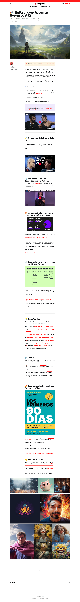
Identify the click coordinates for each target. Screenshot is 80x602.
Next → (68, 583)
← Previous (13, 583)
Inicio (30, 6)
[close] (79, 1)
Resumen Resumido (35, 6)
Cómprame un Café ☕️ (40, 596)
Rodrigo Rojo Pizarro (14, 66)
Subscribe (67, 3)
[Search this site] (10, 3)
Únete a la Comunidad (43, 6)
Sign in (63, 3)
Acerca (50, 6)
